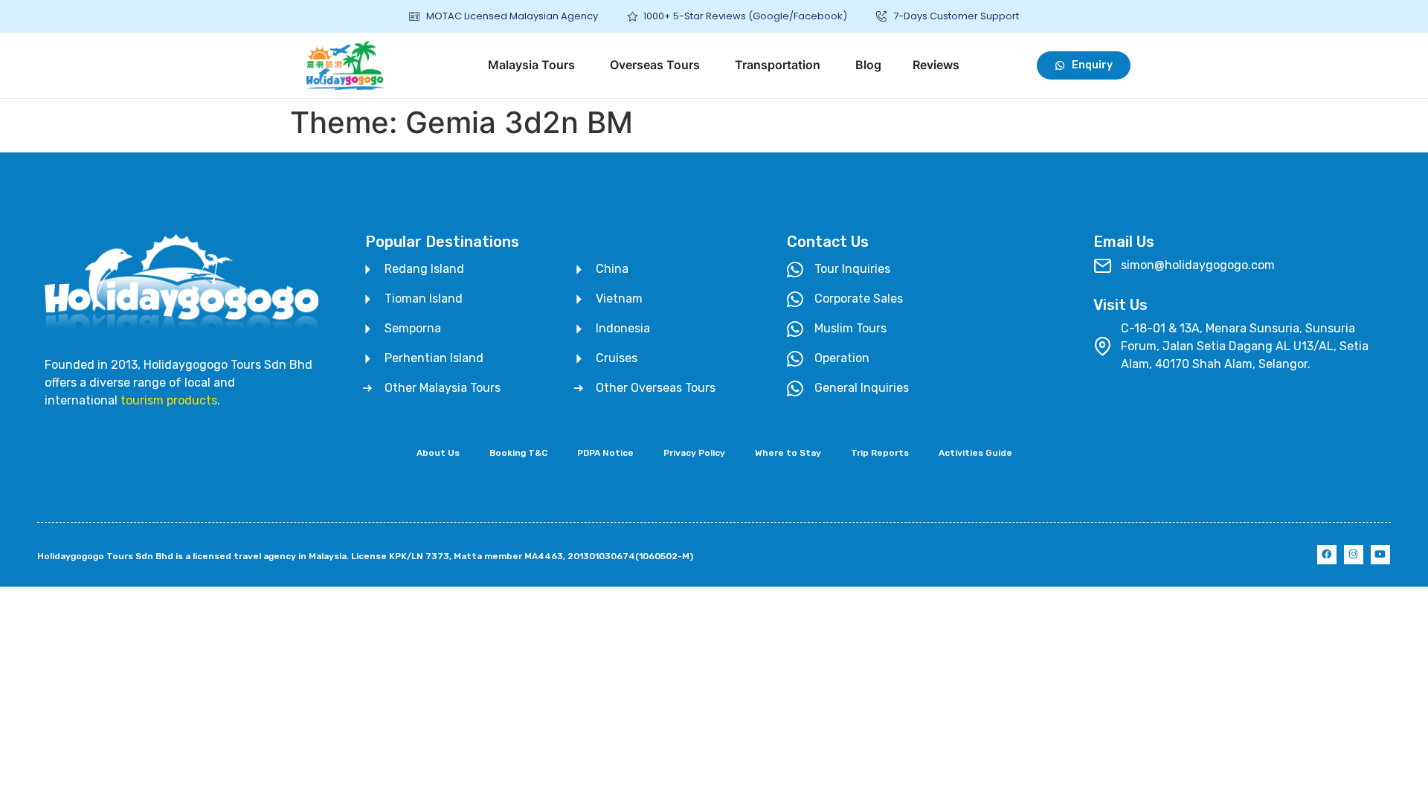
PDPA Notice (605, 453)
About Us (438, 453)
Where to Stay (788, 453)
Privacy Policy (694, 453)
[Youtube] (1380, 554)
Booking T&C (518, 453)
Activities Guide (975, 453)
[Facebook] (1327, 554)
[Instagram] (1353, 554)
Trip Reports (880, 453)
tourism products (168, 400)
